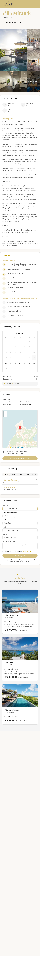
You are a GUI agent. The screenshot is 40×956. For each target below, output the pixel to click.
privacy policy (27, 551)
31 (6, 368)
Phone (4, 534)
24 (6, 363)
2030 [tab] (34, 474)
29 (29, 363)
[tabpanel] (20, 484)
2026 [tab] (6, 474)
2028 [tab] (20, 474)
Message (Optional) (9, 541)
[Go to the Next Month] (34, 333)
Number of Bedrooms (9, 512)
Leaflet (13, 447)
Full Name (5, 520)
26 (15, 363)
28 (25, 363)
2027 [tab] (13, 474)
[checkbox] (3, 551)
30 (34, 363)
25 (10, 363)
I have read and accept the (18, 551)
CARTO (35, 447)
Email (4, 527)
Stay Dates (6, 505)
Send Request (20, 556)
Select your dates (12, 508)
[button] (20, 427)
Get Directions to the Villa (21, 458)
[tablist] (20, 474)
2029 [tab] (27, 474)
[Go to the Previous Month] (5, 333)
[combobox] (8, 516)
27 (20, 363)
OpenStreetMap (21, 447)
